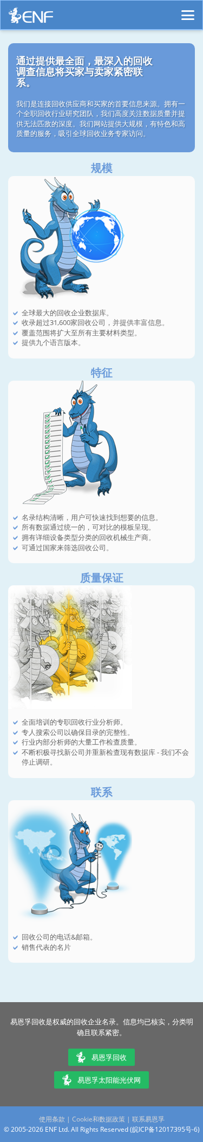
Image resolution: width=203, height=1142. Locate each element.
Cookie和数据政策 (98, 1119)
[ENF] (31, 18)
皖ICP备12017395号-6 (165, 1129)
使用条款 (52, 1119)
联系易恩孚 (148, 1119)
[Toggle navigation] (187, 10)
